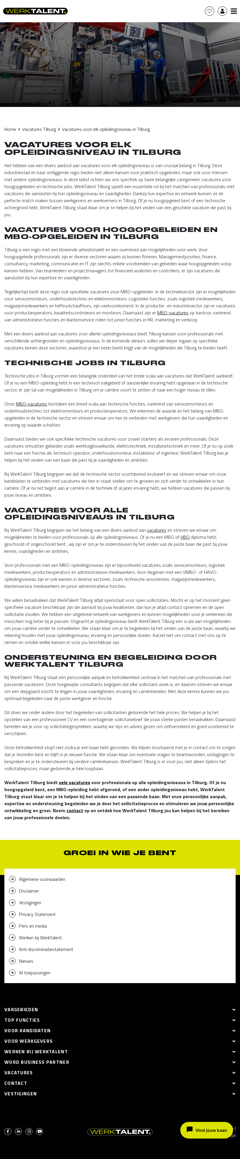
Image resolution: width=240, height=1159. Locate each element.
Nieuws (26, 960)
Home (10, 129)
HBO (185, 536)
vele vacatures (74, 782)
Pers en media (33, 925)
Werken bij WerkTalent (40, 937)
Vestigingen (30, 902)
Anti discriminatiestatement (46, 949)
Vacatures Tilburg (39, 129)
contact (74, 810)
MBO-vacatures (172, 312)
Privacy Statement (37, 914)
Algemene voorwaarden (42, 879)
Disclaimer (29, 890)
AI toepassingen (34, 972)
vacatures (156, 529)
